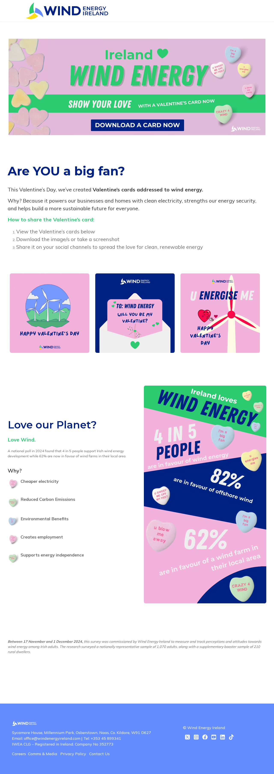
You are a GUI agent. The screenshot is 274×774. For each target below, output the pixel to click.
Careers (20, 753)
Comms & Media (44, 753)
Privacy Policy (74, 753)
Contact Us (99, 753)
